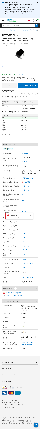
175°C (23, 255)
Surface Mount (26, 246)
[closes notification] (37, 2)
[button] (3, 20)
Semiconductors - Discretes (19, 30)
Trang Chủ (5, 30)
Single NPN (25, 186)
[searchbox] (18, 25)
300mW (24, 250)
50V (23, 195)
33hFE (24, 259)
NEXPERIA (25, 153)
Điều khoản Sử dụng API (9, 407)
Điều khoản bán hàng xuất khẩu (11, 405)
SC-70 (24, 234)
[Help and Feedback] (36, 425)
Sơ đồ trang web (27, 405)
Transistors (33, 30)
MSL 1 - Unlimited (27, 277)
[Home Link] (15, 20)
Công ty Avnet (6, 417)
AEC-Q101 (25, 267)
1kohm (24, 222)
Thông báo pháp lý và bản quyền (11, 402)
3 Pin (23, 242)
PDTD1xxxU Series (27, 178)
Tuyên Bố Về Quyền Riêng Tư (10, 400)
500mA (24, 211)
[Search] (36, 25)
